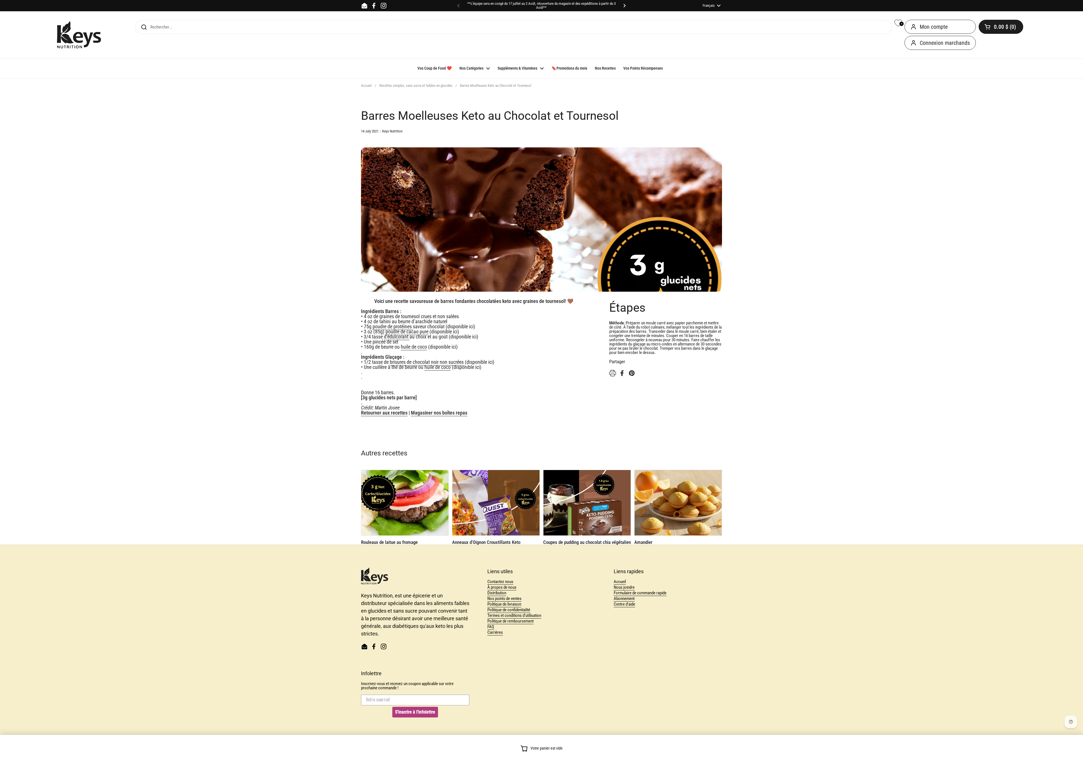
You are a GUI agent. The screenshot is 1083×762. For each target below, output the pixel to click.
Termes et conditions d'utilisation (514, 615)
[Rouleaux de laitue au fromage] (405, 503)
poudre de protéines (393, 326)
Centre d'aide (624, 604)
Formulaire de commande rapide (640, 592)
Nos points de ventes (504, 598)
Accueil (366, 85)
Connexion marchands (945, 42)
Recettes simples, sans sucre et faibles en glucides (415, 85)
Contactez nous (500, 581)
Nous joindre (624, 587)
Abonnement (624, 598)
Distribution (496, 592)
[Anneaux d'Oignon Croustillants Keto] (496, 503)
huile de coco (414, 347)
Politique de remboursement (510, 621)
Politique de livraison (504, 604)
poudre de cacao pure (407, 332)
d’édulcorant (397, 337)
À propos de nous (501, 587)
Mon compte (934, 26)
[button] (1001, 27)
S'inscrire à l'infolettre (415, 712)
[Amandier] (678, 503)
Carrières (495, 632)
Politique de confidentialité (508, 609)
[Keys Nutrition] (79, 35)
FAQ (490, 626)
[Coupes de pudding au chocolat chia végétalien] (587, 503)
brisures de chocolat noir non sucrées (427, 362)
